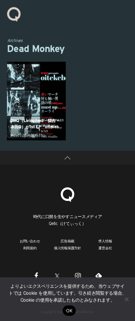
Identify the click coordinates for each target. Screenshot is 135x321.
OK (69, 310)
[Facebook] (36, 276)
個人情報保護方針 (67, 248)
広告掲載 (67, 241)
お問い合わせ (30, 241)
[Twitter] (57, 276)
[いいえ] (126, 299)
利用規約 (30, 248)
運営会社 (105, 248)
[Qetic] (13, 14)
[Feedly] (98, 276)
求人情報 (105, 241)
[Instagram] (78, 276)
